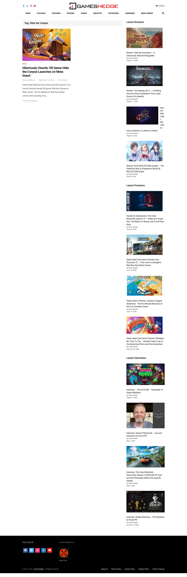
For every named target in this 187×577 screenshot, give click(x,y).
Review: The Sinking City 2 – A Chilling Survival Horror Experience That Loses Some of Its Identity (143, 93)
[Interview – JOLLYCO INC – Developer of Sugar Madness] (145, 375)
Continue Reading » (30, 101)
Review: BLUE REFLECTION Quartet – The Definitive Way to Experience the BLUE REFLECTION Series (145, 169)
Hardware (130, 13)
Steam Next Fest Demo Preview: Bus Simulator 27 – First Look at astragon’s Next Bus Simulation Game (143, 262)
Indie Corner (147, 13)
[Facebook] (25, 550)
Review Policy (130, 569)
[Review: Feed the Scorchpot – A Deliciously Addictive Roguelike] (144, 38)
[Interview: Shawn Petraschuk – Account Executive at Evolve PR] (145, 416)
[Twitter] (31, 550)
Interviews (113, 13)
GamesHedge (39, 569)
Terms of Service (158, 569)
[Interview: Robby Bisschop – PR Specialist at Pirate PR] (145, 502)
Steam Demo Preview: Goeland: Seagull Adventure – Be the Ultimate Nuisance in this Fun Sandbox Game (144, 304)
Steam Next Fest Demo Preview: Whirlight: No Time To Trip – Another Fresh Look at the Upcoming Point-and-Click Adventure (145, 341)
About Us (104, 569)
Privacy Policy (116, 569)
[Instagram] (37, 550)
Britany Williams (28, 80)
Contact (161, 6)
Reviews (70, 13)
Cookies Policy (143, 569)
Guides (84, 13)
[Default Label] (44, 550)
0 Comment (62, 80)
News (28, 13)
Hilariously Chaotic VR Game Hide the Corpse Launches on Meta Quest (45, 71)
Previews (56, 13)
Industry (97, 13)
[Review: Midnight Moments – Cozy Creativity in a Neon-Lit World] (142, 116)
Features (41, 13)
